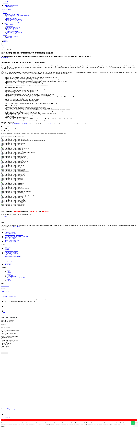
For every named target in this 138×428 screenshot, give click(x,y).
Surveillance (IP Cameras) (12, 36)
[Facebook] (3, 304)
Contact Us (5, 41)
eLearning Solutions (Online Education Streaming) (17, 15)
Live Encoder (8, 263)
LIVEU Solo (7, 264)
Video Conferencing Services (13, 27)
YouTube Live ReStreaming (12, 31)
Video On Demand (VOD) (12, 14)
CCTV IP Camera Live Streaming (10, 336)
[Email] (4, 312)
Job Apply (4, 339)
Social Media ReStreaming (12, 28)
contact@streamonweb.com (9, 296)
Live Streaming (5, 331)
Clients (4, 39)
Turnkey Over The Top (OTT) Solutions (14, 235)
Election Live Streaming (11, 18)
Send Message (4, 352)
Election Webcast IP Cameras (11, 238)
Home (4, 11)
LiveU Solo (9, 37)
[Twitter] (3, 305)
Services (5, 23)
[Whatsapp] (3, 314)
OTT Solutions (5, 346)
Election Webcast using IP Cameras (14, 19)
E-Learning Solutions (7, 337)
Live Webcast (9, 24)
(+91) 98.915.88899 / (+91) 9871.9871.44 (20, 123)
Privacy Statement (11, 276)
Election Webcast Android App (12, 240)
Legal (8, 279)
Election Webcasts (6, 343)
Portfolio (9, 274)
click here (50, 123)
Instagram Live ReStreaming (12, 33)
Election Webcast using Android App (14, 20)
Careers (4, 40)
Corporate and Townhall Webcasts (10, 340)
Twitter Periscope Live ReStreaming (14, 32)
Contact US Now (5, 57)
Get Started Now (4, 216)
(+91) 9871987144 (5, 291)
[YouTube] (3, 310)
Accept (2, 426)
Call (2, 45)
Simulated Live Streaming (12, 16)
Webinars (7, 248)
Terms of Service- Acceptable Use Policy (16, 277)
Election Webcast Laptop (10, 241)
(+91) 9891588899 (5, 286)
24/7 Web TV (9, 26)
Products (5, 35)
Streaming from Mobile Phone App (10, 342)
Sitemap (9, 280)
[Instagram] (3, 307)
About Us (9, 271)
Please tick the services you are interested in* (11, 330)
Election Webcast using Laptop (13, 22)
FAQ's (6, 414)
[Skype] (3, 311)
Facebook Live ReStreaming (12, 29)
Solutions (5, 13)
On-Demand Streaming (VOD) (9, 333)
